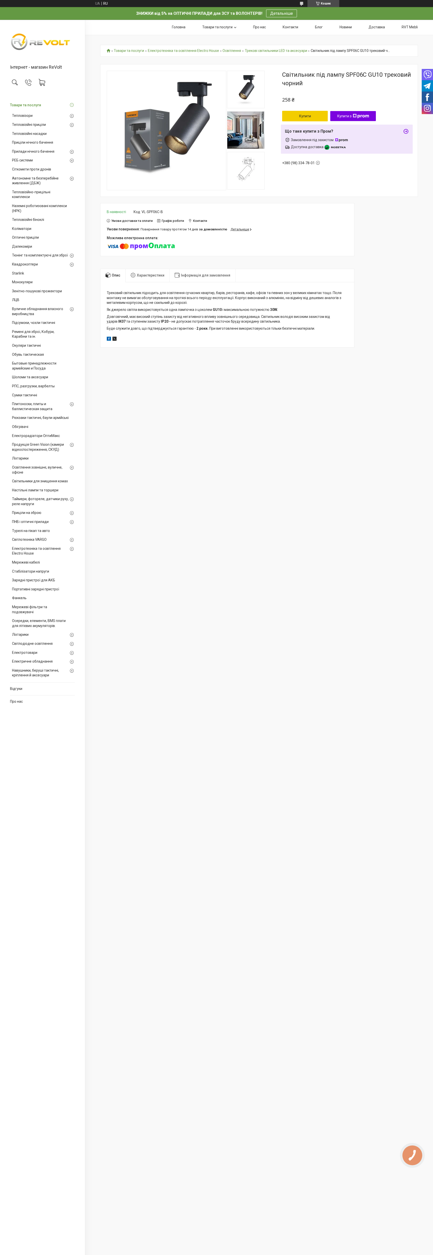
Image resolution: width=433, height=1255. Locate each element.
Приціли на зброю (26, 513)
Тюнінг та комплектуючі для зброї (40, 255)
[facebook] (109, 339)
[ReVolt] (42, 42)
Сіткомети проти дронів (31, 169)
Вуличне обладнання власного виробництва (37, 311)
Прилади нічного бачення (33, 151)
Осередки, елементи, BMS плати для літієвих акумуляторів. (39, 623)
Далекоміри (22, 246)
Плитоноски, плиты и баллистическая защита (32, 406)
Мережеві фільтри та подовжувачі (29, 609)
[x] (115, 339)
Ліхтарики (20, 458)
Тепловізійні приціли (29, 125)
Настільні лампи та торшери (35, 490)
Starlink (18, 273)
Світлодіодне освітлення (32, 644)
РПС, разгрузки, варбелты (33, 386)
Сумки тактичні (24, 395)
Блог (319, 27)
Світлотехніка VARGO (29, 539)
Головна (178, 27)
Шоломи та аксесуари (30, 377)
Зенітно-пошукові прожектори (37, 291)
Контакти (290, 27)
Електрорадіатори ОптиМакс (36, 436)
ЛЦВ (15, 300)
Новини (346, 27)
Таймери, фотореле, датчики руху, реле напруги (40, 501)
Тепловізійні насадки (29, 134)
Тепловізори (22, 116)
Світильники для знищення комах (40, 481)
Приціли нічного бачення (32, 142)
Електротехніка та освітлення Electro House (36, 551)
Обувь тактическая (28, 354)
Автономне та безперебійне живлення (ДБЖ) (35, 180)
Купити (305, 116)
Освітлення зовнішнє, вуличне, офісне (37, 469)
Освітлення (232, 51)
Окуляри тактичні (26, 345)
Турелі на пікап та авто (31, 531)
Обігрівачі (20, 427)
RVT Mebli (410, 27)
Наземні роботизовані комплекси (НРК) (39, 208)
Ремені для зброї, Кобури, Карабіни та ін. (33, 334)
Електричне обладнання (32, 661)
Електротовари (24, 653)
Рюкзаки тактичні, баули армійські (40, 418)
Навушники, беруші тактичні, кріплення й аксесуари (35, 672)
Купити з (344, 116)
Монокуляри (22, 282)
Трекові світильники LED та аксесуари (276, 51)
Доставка (377, 27)
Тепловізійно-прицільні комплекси (31, 194)
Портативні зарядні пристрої (35, 589)
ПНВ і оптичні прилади (30, 522)
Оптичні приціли (25, 237)
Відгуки (16, 689)
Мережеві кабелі (26, 562)
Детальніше (281, 13)
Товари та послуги (25, 105)
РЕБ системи (22, 160)
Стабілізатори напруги (30, 571)
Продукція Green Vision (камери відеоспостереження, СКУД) (38, 447)
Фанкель (19, 598)
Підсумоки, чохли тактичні (33, 323)
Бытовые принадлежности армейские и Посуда (34, 365)
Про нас (16, 701)
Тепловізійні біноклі (28, 220)
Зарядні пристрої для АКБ (33, 580)
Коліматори (21, 229)
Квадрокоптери (25, 264)
